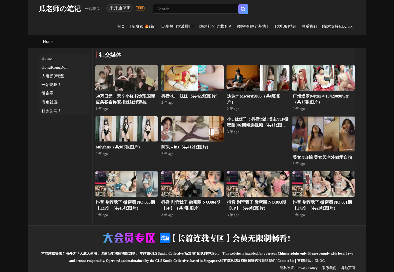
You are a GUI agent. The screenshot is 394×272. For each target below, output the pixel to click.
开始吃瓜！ (52, 85)
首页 (121, 26)
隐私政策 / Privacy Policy (299, 268)
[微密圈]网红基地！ (253, 26)
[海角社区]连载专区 (215, 26)
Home (48, 41)
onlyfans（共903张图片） (119, 147)
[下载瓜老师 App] (140, 8)
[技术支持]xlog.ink (337, 26)
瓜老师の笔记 (60, 9)
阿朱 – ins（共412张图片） (186, 147)
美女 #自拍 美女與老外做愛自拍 (322, 157)
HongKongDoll (55, 67)
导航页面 (348, 268)
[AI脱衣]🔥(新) (142, 26)
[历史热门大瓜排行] (177, 26)
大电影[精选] (53, 76)
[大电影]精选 (285, 26)
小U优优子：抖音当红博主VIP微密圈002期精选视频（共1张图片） (257, 125)
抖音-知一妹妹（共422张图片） (190, 96)
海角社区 (50, 102)
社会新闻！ (52, 111)
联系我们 (309, 26)
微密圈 (48, 93)
